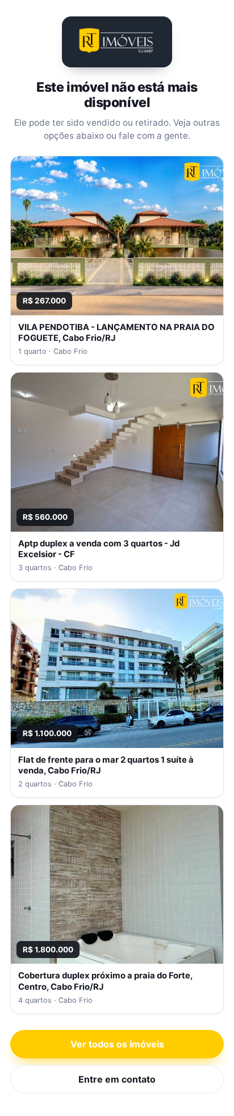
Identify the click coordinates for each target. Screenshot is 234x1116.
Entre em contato (117, 1079)
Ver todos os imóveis (117, 1044)
